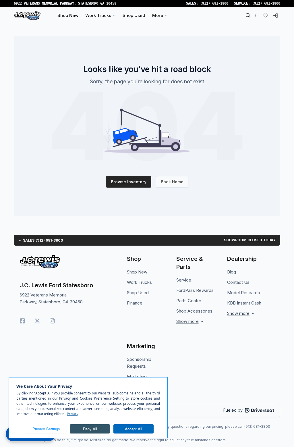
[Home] (27, 15)
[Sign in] (275, 15)
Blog (231, 272)
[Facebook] (22, 321)
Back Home (172, 181)
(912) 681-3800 (214, 3)
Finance (134, 303)
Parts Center (188, 300)
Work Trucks (139, 282)
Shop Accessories (194, 311)
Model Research (243, 292)
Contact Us (238, 282)
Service (183, 280)
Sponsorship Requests (139, 363)
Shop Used (138, 292)
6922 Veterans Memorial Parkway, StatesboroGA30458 (65, 3)
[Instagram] (52, 321)
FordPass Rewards (195, 290)
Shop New (137, 272)
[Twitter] (37, 321)
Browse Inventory (128, 181)
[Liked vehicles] (265, 15)
